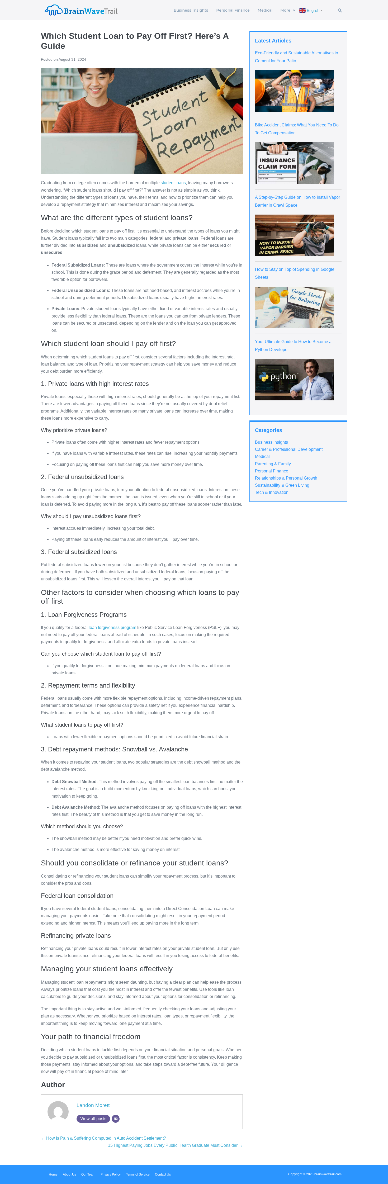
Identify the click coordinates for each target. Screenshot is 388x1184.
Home (53, 1174)
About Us (69, 1174)
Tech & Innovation (271, 492)
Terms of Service (138, 1174)
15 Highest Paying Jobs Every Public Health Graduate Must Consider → (175, 1145)
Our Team (88, 1174)
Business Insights (191, 10)
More (285, 10)
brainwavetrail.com (328, 1174)
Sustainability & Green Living (282, 485)
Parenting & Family (273, 464)
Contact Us (163, 1174)
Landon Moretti (94, 1105)
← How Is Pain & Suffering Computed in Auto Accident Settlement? (103, 1138)
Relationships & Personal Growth (286, 478)
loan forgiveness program (112, 627)
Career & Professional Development (289, 449)
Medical (265, 10)
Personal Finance (233, 10)
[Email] (116, 1119)
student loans (173, 183)
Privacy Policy (111, 1174)
